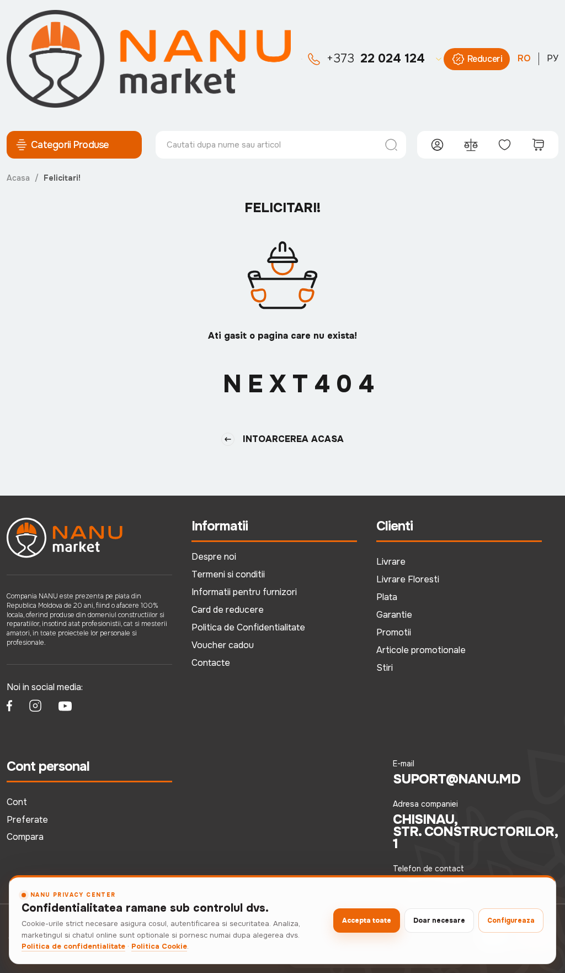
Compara (25, 837)
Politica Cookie (159, 946)
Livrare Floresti (407, 579)
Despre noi (213, 556)
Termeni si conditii (228, 574)
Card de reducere (227, 610)
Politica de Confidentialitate (248, 627)
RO (524, 58)
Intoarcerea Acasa (293, 439)
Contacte (210, 663)
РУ (552, 58)
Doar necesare (439, 920)
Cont (17, 802)
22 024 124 (376, 58)
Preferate (27, 819)
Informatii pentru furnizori (244, 592)
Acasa (18, 178)
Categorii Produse (70, 145)
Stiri (384, 668)
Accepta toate (366, 920)
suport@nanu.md (456, 779)
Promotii (393, 632)
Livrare (391, 561)
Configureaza (511, 920)
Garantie (394, 614)
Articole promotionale (421, 650)
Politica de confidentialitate (73, 946)
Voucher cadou (222, 645)
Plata (386, 597)
